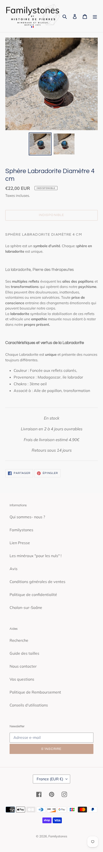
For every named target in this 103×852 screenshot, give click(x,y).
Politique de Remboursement (35, 692)
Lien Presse (20, 542)
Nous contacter (23, 666)
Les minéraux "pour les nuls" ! (36, 555)
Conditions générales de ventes (37, 581)
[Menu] (95, 16)
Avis (13, 568)
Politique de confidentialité (33, 594)
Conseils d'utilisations (29, 705)
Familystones (21, 529)
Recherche (19, 640)
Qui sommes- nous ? (27, 516)
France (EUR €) (50, 778)
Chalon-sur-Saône (26, 607)
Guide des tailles (24, 653)
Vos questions (22, 679)
